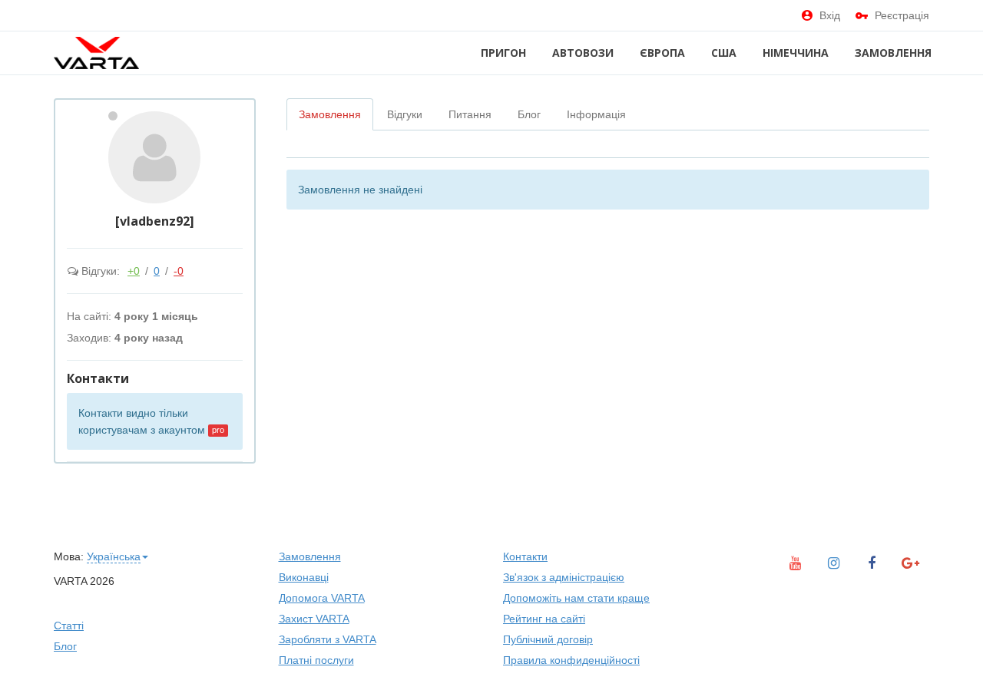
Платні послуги (316, 660)
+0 (133, 271)
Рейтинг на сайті (544, 618)
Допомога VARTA (322, 598)
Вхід (829, 15)
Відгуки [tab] (404, 114)
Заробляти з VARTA (327, 639)
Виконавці (304, 577)
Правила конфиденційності (571, 660)
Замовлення (893, 52)
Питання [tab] (470, 114)
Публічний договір (548, 639)
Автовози (583, 52)
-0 (179, 271)
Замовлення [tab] (330, 114)
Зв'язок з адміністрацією (563, 577)
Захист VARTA (314, 618)
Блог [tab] (529, 114)
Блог (65, 646)
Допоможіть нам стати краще (576, 598)
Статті (69, 625)
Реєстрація (902, 15)
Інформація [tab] (596, 114)
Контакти (525, 556)
